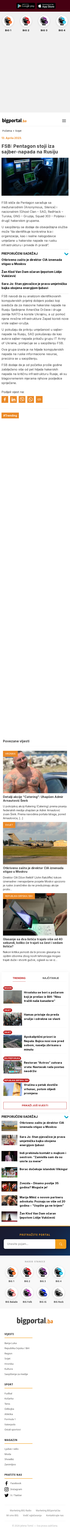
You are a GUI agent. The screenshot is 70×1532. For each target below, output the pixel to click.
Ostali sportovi (12, 1429)
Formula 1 (10, 1419)
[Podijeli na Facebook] (4, 399)
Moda (7, 1454)
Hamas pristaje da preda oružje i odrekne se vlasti (42, 1017)
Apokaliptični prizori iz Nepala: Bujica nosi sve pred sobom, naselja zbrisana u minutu (44, 1043)
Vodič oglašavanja (32, 1515)
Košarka (8, 1398)
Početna (7, 130)
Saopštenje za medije (16, 1374)
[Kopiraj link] (39, 399)
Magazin (11, 1440)
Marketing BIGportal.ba (48, 1510)
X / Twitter (16, 1495)
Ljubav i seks (11, 1448)
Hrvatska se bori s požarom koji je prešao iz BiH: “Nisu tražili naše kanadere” (44, 997)
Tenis (7, 1403)
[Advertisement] (35, 74)
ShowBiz (9, 1459)
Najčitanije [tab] (51, 978)
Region (8, 1353)
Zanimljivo (10, 1464)
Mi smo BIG (12, 1515)
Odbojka (9, 1408)
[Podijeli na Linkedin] (13, 399)
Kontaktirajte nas (55, 1515)
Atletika (8, 1414)
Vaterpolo (9, 1424)
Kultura (8, 1368)
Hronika (8, 1363)
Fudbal (8, 1393)
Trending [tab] (19, 978)
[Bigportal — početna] (14, 120)
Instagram (16, 1489)
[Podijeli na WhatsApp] (30, 399)
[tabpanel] (35, 1046)
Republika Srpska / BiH (16, 1348)
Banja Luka (10, 1343)
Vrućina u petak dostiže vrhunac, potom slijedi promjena (41, 1089)
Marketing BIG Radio (20, 1510)
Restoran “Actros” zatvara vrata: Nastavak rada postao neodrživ (44, 1067)
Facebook (15, 1483)
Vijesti (9, 1334)
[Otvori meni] (64, 121)
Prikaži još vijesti (35, 1105)
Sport (8, 1384)
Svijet (18, 130)
